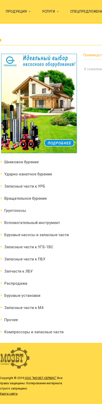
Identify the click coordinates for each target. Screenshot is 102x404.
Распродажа (15, 283)
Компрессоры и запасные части (34, 332)
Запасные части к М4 (23, 307)
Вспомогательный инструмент (32, 222)
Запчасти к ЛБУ (18, 271)
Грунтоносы (15, 210)
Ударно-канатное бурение (28, 174)
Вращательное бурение (25, 198)
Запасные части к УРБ (24, 186)
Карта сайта (9, 393)
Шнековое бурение (21, 162)
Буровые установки (22, 295)
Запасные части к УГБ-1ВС (28, 247)
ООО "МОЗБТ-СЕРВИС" (40, 378)
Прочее (11, 320)
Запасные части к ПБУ (24, 259)
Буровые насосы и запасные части (36, 235)
